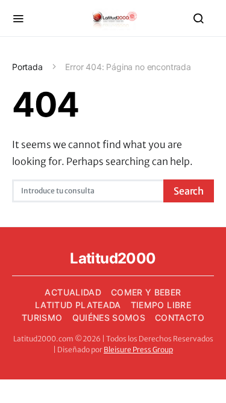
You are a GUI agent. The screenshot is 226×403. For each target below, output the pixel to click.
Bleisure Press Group (138, 349)
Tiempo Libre (161, 305)
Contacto (179, 317)
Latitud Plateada (78, 305)
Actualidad (73, 292)
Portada (27, 67)
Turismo (42, 317)
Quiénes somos (109, 317)
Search (189, 191)
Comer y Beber (146, 292)
